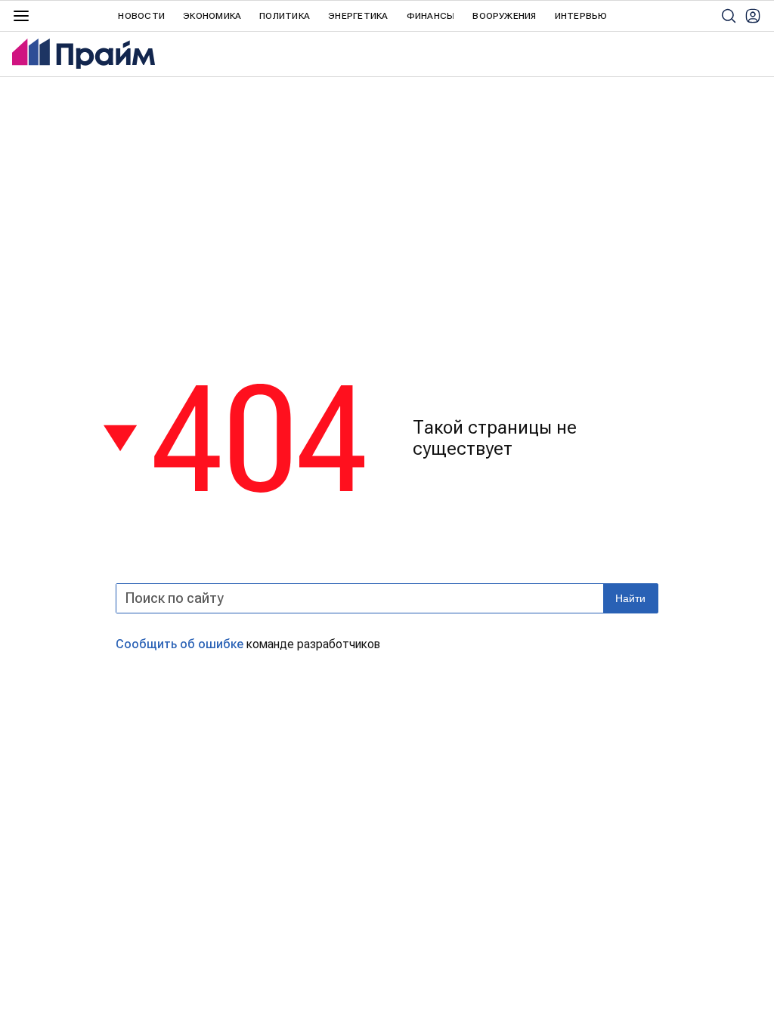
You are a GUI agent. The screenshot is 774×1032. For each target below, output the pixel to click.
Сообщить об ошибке (179, 644)
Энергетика (358, 16)
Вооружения (504, 16)
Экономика (212, 16)
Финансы (431, 16)
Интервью (581, 16)
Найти (630, 598)
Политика (284, 16)
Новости (141, 16)
